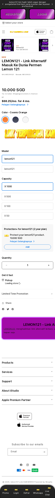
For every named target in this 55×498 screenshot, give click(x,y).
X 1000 (8, 186)
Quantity (6, 257)
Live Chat (47, 493)
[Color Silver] (25, 119)
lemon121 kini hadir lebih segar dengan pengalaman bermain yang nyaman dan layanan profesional (27, 4)
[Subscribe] (44, 452)
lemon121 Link (17, 482)
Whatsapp (38, 493)
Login (16, 493)
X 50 (6, 215)
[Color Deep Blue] (15, 119)
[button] (3, 31)
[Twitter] (9, 310)
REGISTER (13, 14)
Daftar (27, 493)
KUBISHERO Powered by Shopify (37, 482)
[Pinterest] (13, 310)
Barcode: (19, 74)
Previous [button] (2, 4)
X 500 (7, 196)
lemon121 (9, 158)
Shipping (16, 94)
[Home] (19, 31)
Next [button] (52, 4)
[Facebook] (4, 310)
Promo (5, 493)
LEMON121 (9, 329)
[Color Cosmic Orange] (5, 119)
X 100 (7, 206)
